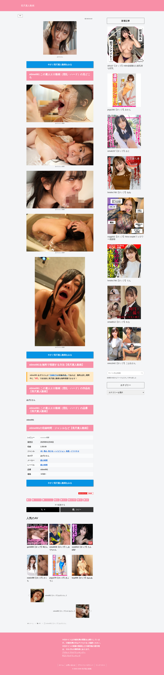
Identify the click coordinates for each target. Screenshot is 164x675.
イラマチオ (74, 451)
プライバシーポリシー (85, 665)
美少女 (50, 451)
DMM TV (53, 375)
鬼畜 (68, 451)
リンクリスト (100, 665)
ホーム (61, 665)
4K (41, 451)
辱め (45, 451)
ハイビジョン (59, 451)
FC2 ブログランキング (71, 656)
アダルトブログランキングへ (73, 652)
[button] (76, 509)
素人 (57, 500)
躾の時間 (44, 460)
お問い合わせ (70, 665)
